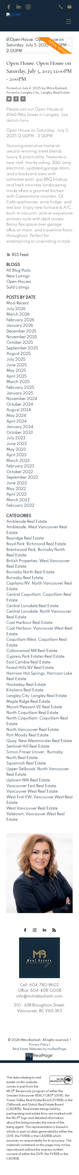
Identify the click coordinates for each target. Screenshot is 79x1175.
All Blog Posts (18, 270)
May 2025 (16, 371)
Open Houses (18, 282)
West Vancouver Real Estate (32, 808)
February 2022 (20, 506)
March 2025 (18, 382)
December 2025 (21, 331)
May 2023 (16, 450)
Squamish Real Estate (26, 763)
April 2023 (16, 455)
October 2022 (19, 472)
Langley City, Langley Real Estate (45, 92)
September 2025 (22, 348)
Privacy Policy (38, 1044)
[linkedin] (44, 930)
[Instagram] (28, 7)
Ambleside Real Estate (26, 522)
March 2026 (18, 314)
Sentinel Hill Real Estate (27, 746)
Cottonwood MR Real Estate (31, 651)
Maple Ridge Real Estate (28, 702)
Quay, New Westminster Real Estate (39, 741)
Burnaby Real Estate (24, 578)
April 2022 (16, 494)
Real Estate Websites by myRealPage (39, 1049)
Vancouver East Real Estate (31, 786)
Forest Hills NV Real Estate (30, 668)
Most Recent (17, 303)
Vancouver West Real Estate (32, 792)
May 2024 (16, 416)
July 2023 (15, 438)
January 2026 (19, 326)
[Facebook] (8, 7)
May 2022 (16, 489)
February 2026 (20, 320)
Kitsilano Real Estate (24, 690)
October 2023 (19, 433)
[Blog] (54, 930)
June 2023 (16, 444)
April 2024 (16, 421)
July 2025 (15, 359)
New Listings (18, 276)
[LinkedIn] (18, 7)
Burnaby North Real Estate (30, 572)
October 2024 (19, 405)
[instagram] (35, 930)
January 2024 (19, 427)
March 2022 (18, 500)
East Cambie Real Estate (28, 662)
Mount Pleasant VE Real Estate (34, 707)
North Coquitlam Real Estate (32, 713)
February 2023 (20, 466)
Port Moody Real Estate (27, 735)
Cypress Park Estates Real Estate (35, 657)
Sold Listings (17, 287)
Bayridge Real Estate (25, 538)
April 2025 (16, 376)
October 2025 (19, 343)
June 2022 (16, 483)
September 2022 (22, 477)
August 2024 (18, 410)
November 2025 (21, 337)
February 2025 (20, 388)
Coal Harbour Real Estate (29, 623)
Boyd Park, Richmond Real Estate (36, 544)
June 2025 (16, 365)
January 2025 (19, 393)
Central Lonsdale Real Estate (32, 606)
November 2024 (21, 399)
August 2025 (18, 354)
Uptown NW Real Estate (28, 780)
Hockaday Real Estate (26, 685)
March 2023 (18, 461)
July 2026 (15, 309)
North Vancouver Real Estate (32, 730)
